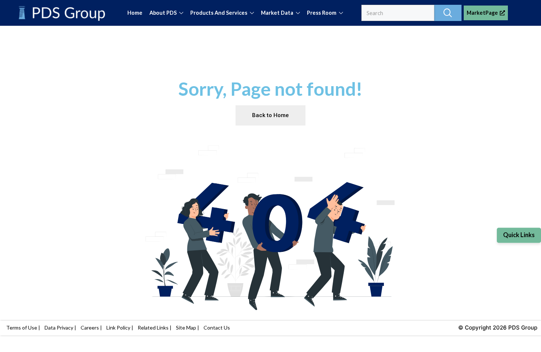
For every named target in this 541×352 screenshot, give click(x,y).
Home (134, 13)
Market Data (277, 13)
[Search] (448, 13)
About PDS (163, 13)
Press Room (321, 13)
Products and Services (218, 13)
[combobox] (397, 13)
